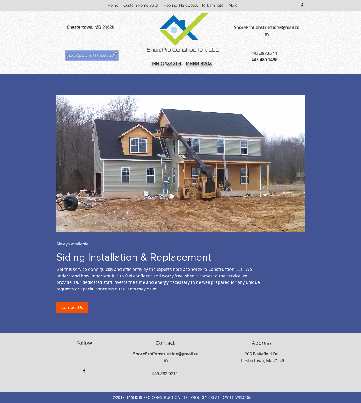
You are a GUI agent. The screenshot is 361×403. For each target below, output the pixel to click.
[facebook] (302, 5)
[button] (92, 55)
